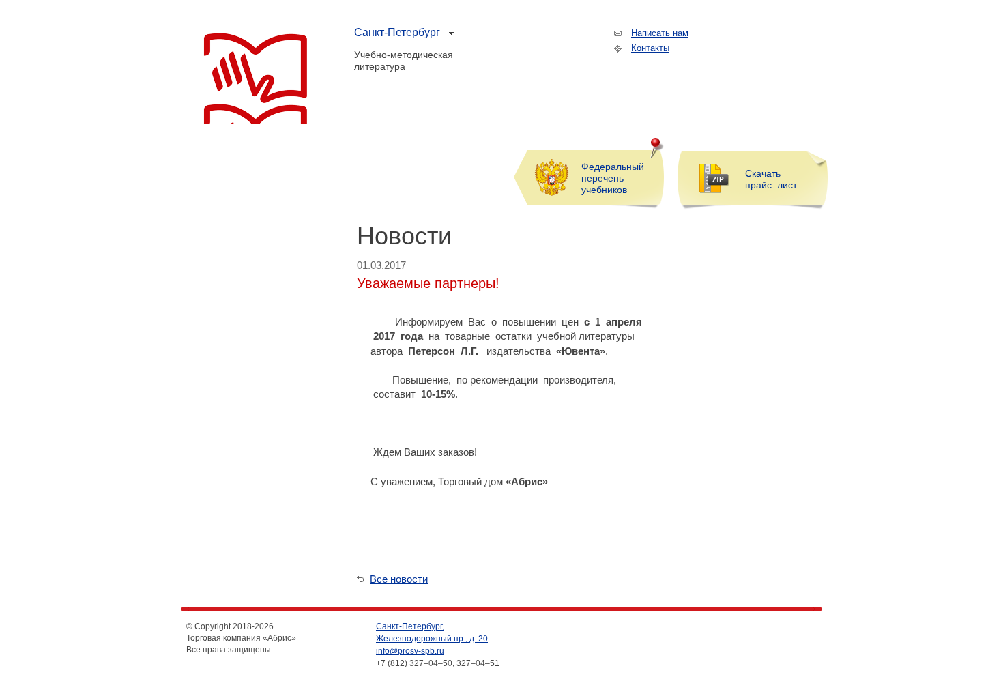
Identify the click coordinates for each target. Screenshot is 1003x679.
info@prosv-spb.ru (410, 651)
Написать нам (659, 33)
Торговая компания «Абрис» (255, 78)
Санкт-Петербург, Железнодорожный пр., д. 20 (432, 633)
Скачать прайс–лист (771, 179)
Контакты (650, 48)
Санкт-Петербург (397, 32)
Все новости (399, 579)
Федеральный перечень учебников (612, 178)
